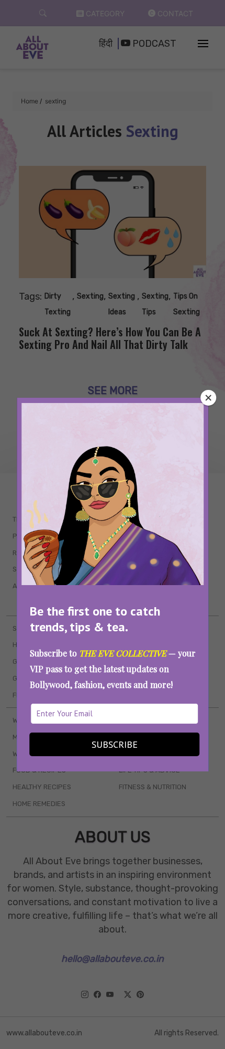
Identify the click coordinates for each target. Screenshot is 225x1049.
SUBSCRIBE (115, 744)
